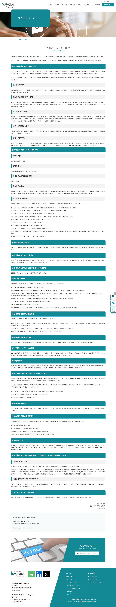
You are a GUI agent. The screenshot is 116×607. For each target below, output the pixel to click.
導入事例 (86, 5)
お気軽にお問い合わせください (87, 553)
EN (111, 1)
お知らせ (72, 5)
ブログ (80, 5)
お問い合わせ (108, 5)
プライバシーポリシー (96, 582)
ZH (108, 1)
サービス (64, 5)
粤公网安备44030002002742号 (91, 601)
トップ (50, 5)
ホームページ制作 (72, 582)
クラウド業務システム (73, 588)
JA (104, 1)
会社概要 (56, 5)
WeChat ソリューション (74, 585)
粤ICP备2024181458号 (74, 601)
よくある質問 (96, 5)
